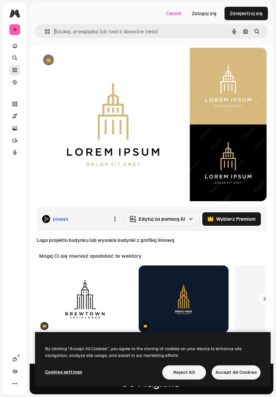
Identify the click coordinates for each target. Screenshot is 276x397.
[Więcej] (14, 383)
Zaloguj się (204, 13)
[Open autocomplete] (44, 31)
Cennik (174, 13)
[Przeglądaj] (14, 82)
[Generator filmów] (14, 140)
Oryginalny (83, 60)
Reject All (184, 372)
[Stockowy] (14, 70)
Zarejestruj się (246, 13)
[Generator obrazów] (14, 128)
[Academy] (14, 371)
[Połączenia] (14, 359)
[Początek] (14, 45)
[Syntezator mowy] (14, 152)
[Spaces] (14, 116)
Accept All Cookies (236, 372)
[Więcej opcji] (115, 219)
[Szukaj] (14, 57)
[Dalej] (264, 299)
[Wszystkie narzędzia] (14, 104)
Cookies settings (63, 372)
